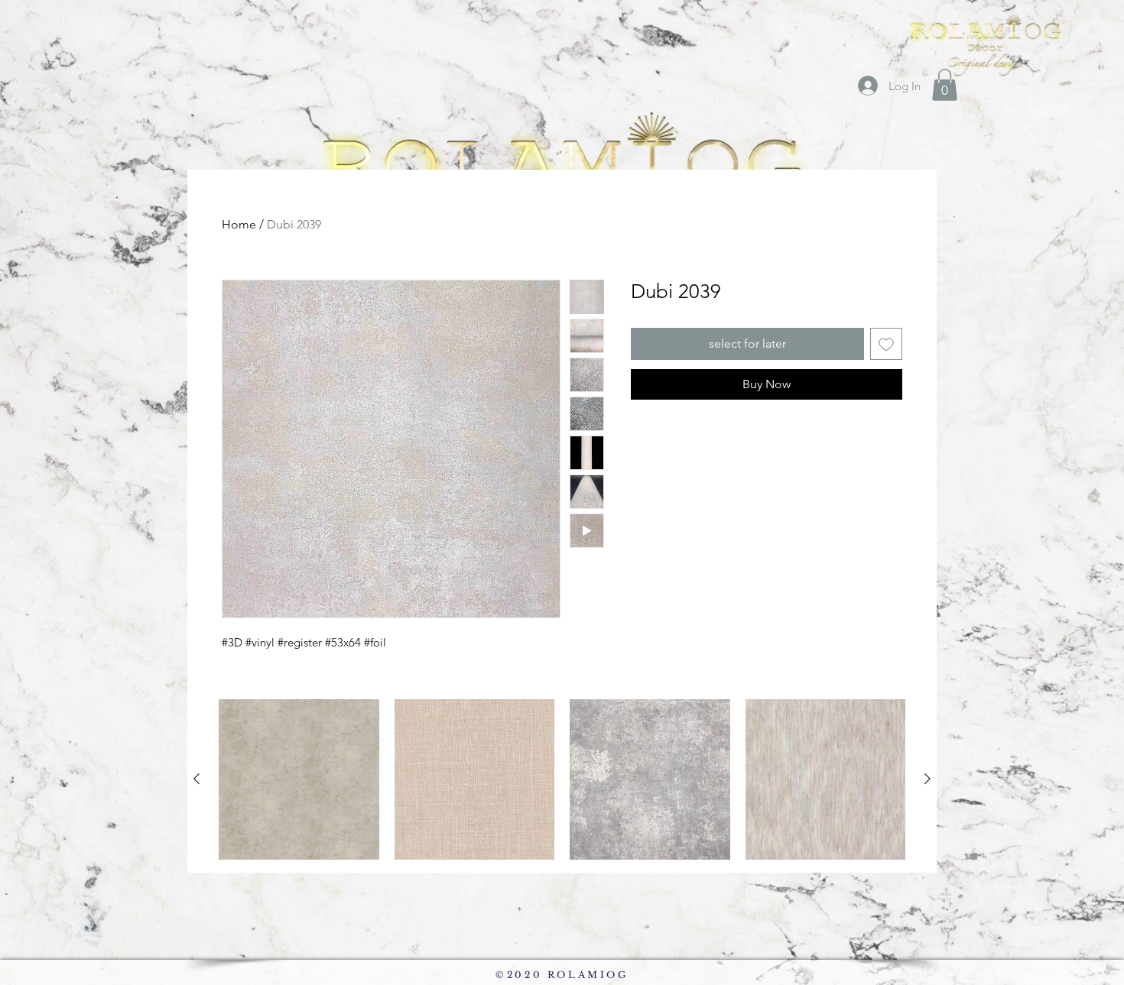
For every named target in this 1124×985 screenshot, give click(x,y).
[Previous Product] (196, 779)
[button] (944, 85)
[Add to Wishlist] (886, 344)
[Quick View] (299, 779)
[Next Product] (927, 779)
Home (239, 224)
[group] (562, 779)
